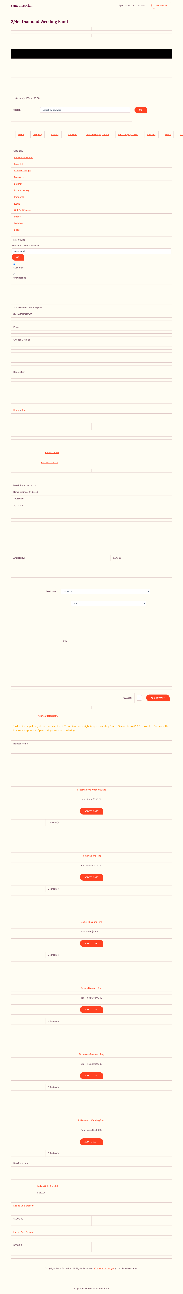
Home (21, 134)
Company (37, 134)
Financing (151, 134)
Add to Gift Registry (48, 715)
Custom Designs (22, 170)
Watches (18, 223)
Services (72, 134)
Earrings (18, 183)
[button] (161, 5)
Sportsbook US (126, 5)
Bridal (17, 229)
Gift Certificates (22, 210)
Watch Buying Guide (128, 134)
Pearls (17, 216)
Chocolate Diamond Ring (91, 1054)
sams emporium (22, 5)
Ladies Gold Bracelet (47, 1186)
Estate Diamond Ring (91, 988)
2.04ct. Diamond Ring (91, 921)
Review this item (49, 462)
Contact (142, 5)
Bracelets (19, 164)
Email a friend (52, 452)
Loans (168, 134)
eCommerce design (104, 1268)
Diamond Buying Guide (97, 134)
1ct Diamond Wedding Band (91, 1120)
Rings (17, 203)
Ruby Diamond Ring (91, 855)
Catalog (55, 134)
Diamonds (19, 177)
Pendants (19, 196)
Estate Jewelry (21, 190)
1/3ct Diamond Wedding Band (91, 789)
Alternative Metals (23, 157)
